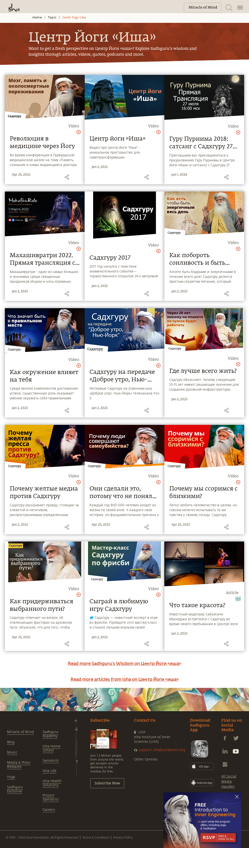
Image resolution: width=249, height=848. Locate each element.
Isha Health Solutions (52, 783)
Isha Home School (52, 748)
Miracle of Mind (20, 732)
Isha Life (49, 771)
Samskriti (51, 760)
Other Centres (146, 759)
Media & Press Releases (18, 765)
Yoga (11, 777)
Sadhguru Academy (50, 734)
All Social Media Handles (228, 781)
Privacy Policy (123, 837)
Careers (49, 810)
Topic (52, 17)
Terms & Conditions (95, 837)
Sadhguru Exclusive (15, 789)
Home (37, 17)
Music (12, 752)
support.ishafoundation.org (161, 750)
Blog (10, 742)
